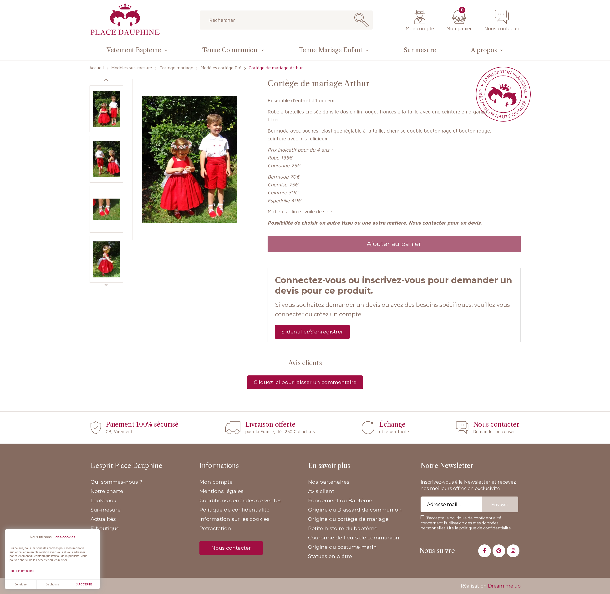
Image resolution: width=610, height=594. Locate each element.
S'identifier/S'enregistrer (312, 331)
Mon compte (420, 28)
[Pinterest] (499, 550)
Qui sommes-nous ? (116, 482)
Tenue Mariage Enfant (330, 50)
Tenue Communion (229, 50)
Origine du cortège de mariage (348, 519)
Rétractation (215, 528)
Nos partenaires (328, 482)
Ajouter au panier (394, 244)
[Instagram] (513, 550)
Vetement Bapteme (134, 50)
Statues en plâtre (330, 556)
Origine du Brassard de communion (355, 510)
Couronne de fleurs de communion (353, 537)
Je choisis (52, 584)
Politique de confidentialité (234, 510)
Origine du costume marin (342, 547)
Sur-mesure (106, 510)
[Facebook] (484, 550)
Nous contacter (501, 28)
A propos (484, 50)
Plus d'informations (22, 571)
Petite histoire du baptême (342, 528)
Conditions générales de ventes (240, 500)
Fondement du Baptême (340, 500)
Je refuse (21, 584)
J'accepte (84, 584)
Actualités (103, 519)
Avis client (321, 491)
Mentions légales (221, 491)
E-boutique (105, 528)
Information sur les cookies (234, 519)
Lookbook (104, 500)
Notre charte (107, 491)
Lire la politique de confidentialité (479, 528)
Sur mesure (420, 50)
